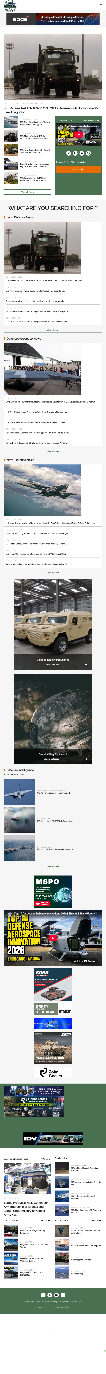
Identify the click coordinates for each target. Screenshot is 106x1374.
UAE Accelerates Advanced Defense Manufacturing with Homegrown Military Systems (23, 1206)
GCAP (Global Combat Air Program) (86, 1246)
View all (44, 1159)
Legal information (62, 1307)
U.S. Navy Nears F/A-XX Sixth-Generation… (55, 821)
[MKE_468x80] (34, 1111)
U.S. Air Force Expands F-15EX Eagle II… (53, 793)
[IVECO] (53, 1138)
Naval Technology (44, 819)
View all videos (89, 120)
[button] (101, 5)
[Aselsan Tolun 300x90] (53, 1023)
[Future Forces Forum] (34, 1101)
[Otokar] (53, 1009)
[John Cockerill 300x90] (53, 1072)
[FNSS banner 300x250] (53, 1047)
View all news (27, 192)
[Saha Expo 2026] (34, 1091)
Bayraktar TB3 (77, 1274)
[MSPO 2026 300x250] (53, 891)
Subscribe (78, 169)
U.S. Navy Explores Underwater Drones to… (55, 849)
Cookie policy (42, 1307)
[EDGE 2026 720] (53, 18)
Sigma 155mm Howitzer (81, 1260)
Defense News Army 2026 (81, 1166)
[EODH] (53, 984)
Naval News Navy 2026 (31, 104)
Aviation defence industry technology (51, 790)
